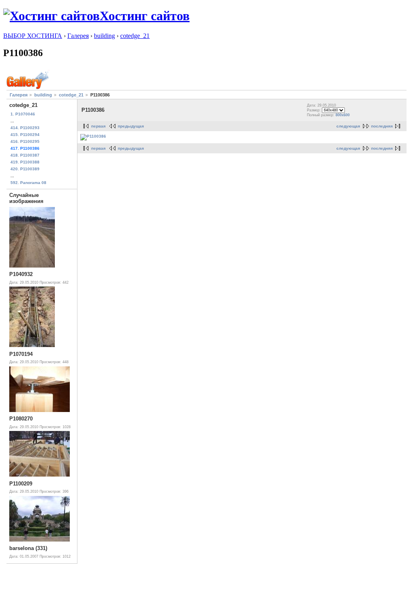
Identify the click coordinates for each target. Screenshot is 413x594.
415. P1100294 (25, 134)
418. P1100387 (25, 155)
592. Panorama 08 (28, 182)
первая (98, 126)
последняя (382, 126)
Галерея (78, 35)
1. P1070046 (22, 114)
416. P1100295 (25, 141)
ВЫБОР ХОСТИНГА (32, 35)
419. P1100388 (25, 162)
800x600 (343, 115)
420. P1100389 (25, 169)
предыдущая (131, 126)
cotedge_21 (135, 35)
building (104, 35)
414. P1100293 (25, 127)
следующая (348, 126)
